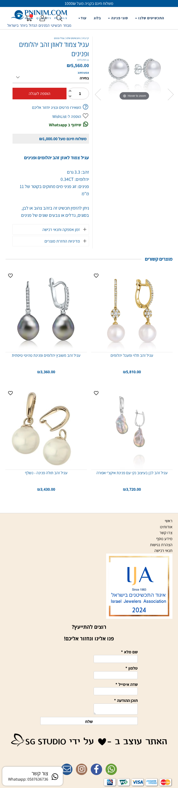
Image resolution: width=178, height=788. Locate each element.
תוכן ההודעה (126, 700)
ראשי (168, 520)
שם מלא (129, 652)
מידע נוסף (164, 538)
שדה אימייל (126, 684)
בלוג (97, 18)
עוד (83, 18)
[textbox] (89, 760)
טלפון (131, 668)
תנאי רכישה (163, 550)
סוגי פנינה (119, 18)
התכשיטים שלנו (150, 18)
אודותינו (166, 526)
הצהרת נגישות (161, 544)
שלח (89, 721)
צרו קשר (165, 532)
